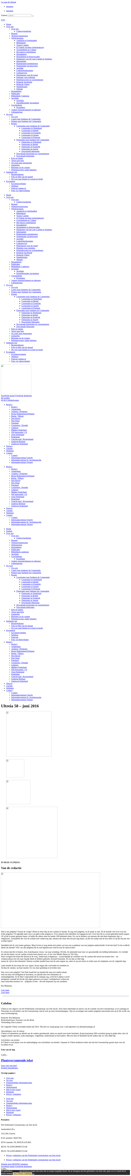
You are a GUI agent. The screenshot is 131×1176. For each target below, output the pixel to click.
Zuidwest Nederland (19, 444)
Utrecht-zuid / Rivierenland (22, 439)
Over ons (10, 27)
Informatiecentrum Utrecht (22, 458)
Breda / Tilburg (17, 416)
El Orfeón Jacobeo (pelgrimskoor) (30, 47)
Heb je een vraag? (13, 1089)
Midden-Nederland (19, 430)
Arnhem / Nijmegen (19, 411)
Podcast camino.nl (18, 188)
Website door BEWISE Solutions (14, 1164)
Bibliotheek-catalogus (20, 552)
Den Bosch (15, 418)
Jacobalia (15, 98)
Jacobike (19, 68)
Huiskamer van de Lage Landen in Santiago (34, 59)
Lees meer (5, 990)
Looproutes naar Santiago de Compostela (33, 126)
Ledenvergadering (23, 31)
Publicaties (15, 94)
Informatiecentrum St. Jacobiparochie (26, 460)
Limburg (14, 428)
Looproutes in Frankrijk (31, 133)
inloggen (9, 6)
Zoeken (4, 15)
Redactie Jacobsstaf (24, 82)
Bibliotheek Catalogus (20, 96)
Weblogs (14, 186)
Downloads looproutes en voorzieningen (32, 154)
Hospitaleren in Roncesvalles (28, 57)
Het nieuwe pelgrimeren (26, 52)
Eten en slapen (17, 158)
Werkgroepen (16, 545)
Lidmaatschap (17, 112)
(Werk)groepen (17, 38)
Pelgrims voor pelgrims (25, 77)
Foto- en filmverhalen (20, 640)
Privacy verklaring (13, 1094)
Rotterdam (15, 437)
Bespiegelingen (17, 174)
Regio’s (9, 405)
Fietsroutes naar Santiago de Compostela (32, 140)
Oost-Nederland (17, 435)
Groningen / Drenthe (19, 425)
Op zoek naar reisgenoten (21, 163)
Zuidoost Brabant (18, 441)
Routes (14, 124)
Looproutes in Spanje (30, 135)
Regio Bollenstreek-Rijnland (22, 414)
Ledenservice (21, 73)
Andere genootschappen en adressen (26, 110)
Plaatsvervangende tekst (17, 1060)
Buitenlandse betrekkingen (27, 63)
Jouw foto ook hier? (9, 1066)
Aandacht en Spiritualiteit (26, 40)
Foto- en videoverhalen (20, 190)
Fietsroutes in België (29, 144)
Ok (15, 1174)
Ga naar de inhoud (8, 2)
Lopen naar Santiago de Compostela (26, 119)
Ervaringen (10, 181)
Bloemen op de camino (20, 167)
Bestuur (14, 33)
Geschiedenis (16, 105)
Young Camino (22, 45)
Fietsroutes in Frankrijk (30, 147)
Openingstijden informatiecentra (19, 1083)
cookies (16, 1171)
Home (8, 24)
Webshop (10, 451)
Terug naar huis (17, 160)
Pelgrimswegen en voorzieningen (29, 80)
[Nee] (33, 1174)
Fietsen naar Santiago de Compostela (26, 121)
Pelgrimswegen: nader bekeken (23, 170)
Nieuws (9, 446)
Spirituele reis (11, 172)
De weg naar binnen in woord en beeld (27, 179)
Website (19, 89)
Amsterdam (16, 409)
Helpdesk (10, 1092)
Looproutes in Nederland (31, 128)
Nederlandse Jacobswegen (27, 66)
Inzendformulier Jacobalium (27, 103)
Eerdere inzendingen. (9, 1068)
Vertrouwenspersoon (19, 36)
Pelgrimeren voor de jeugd (27, 75)
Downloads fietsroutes (30, 151)
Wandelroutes (21, 87)
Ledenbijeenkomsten (24, 70)
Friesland (15, 423)
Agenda (9, 448)
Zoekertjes (15, 165)
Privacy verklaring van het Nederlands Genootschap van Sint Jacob (33, 1155)
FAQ (3, 20)
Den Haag (15, 421)
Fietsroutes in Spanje (29, 149)
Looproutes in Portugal (30, 137)
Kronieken (20, 107)
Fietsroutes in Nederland (31, 142)
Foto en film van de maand (22, 177)
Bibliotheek (21, 43)
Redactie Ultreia (22, 84)
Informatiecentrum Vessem (22, 462)
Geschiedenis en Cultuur (26, 50)
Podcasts (14, 637)
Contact (9, 453)
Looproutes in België (30, 130)
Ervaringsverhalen (18, 184)
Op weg (9, 114)
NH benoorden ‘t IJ (19, 432)
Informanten (21, 61)
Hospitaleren (21, 54)
